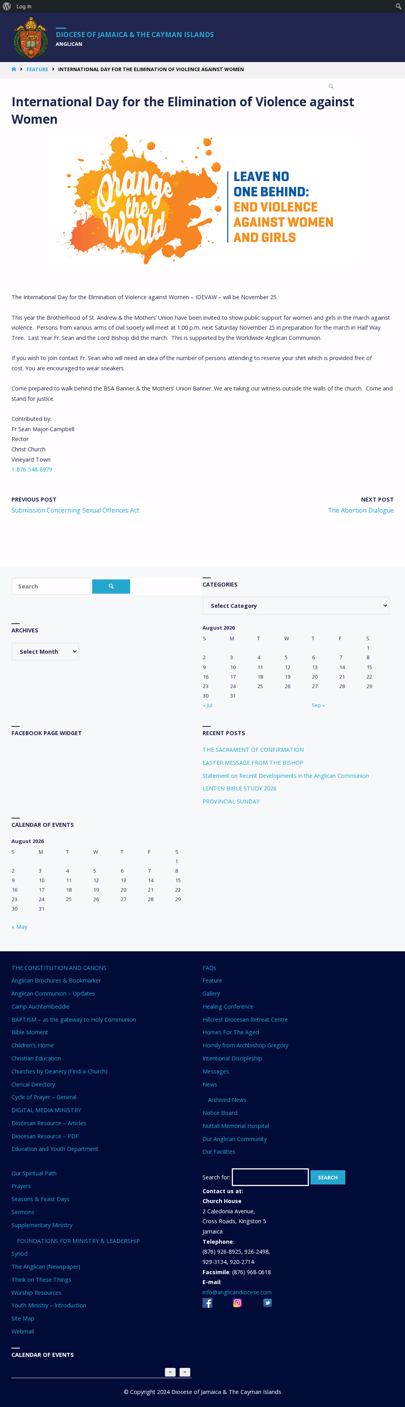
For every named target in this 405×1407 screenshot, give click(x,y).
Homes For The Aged (230, 1032)
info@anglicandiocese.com (237, 1292)
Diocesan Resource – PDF (45, 1136)
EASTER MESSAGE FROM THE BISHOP (252, 762)
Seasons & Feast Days (40, 1199)
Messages (215, 1071)
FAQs (209, 967)
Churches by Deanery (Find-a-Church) (59, 1071)
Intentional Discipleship (232, 1058)
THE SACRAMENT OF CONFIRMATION (253, 749)
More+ (260, 85)
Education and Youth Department (54, 1148)
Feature (37, 69)
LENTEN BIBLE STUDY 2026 (239, 788)
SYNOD (226, 85)
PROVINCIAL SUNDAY (230, 801)
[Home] (14, 69)
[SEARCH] (111, 586)
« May (19, 926)
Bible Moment (29, 1032)
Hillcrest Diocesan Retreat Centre (245, 1019)
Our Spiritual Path (34, 1173)
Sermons (22, 1212)
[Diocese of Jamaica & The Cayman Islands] (31, 37)
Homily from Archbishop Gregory (245, 1045)
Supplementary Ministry (41, 1225)
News (209, 1084)
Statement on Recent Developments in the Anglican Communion (285, 775)
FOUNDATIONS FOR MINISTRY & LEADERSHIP (78, 1241)
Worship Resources (36, 1292)
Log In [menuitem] (24, 6)
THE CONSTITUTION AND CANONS (58, 967)
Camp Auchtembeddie (40, 1006)
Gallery (211, 993)
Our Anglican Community (234, 1139)
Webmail (22, 1331)
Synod (19, 1253)
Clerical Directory (33, 1084)
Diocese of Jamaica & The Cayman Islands (135, 34)
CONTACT (298, 85)
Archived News (227, 1099)
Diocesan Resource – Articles (48, 1123)
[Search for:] (51, 586)
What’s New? (124, 85)
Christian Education (36, 1058)
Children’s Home (32, 1045)
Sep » (318, 705)
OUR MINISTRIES (179, 85)
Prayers (21, 1186)
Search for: (216, 1177)
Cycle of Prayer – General (43, 1097)
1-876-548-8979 (31, 469)
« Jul (207, 705)
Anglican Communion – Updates (53, 993)
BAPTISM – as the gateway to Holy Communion (73, 1019)
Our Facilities (218, 1151)
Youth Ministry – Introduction (48, 1305)
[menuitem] (7, 6)
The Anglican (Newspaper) (45, 1266)
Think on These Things (41, 1279)
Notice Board (219, 1113)
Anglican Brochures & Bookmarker (56, 980)
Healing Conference (228, 1006)
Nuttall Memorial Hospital (235, 1126)
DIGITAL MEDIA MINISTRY (46, 1110)
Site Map (22, 1318)
